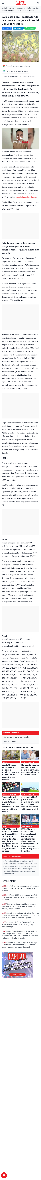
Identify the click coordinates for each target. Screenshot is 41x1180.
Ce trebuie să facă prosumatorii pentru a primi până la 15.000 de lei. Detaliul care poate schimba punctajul (30, 803)
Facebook (8, 28)
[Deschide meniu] (3, 3)
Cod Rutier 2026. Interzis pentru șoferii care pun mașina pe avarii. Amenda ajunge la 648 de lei (19, 897)
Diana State (14, 76)
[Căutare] (38, 3)
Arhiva (14, 741)
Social (5, 762)
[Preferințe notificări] (4, 1175)
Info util (6, 826)
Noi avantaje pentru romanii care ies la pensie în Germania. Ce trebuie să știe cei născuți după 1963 (30, 770)
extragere (13, 737)
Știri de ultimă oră (28, 762)
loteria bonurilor (23, 737)
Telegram (19, 28)
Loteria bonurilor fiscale (25, 197)
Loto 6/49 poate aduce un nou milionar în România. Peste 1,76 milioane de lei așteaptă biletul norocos (10, 772)
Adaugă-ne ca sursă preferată (18, 66)
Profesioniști (27, 826)
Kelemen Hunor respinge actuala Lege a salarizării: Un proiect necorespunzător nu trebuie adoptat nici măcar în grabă (20, 944)
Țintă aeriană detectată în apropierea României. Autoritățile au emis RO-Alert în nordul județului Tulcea (19, 906)
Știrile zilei (9, 881)
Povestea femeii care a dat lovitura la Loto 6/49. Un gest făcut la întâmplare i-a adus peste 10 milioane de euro (10, 804)
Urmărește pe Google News (17, 71)
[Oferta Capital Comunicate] (20, 965)
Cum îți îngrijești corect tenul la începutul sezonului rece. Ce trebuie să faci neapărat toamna (20, 888)
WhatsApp (31, 28)
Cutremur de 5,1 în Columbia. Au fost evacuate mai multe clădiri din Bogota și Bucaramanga (19, 924)
